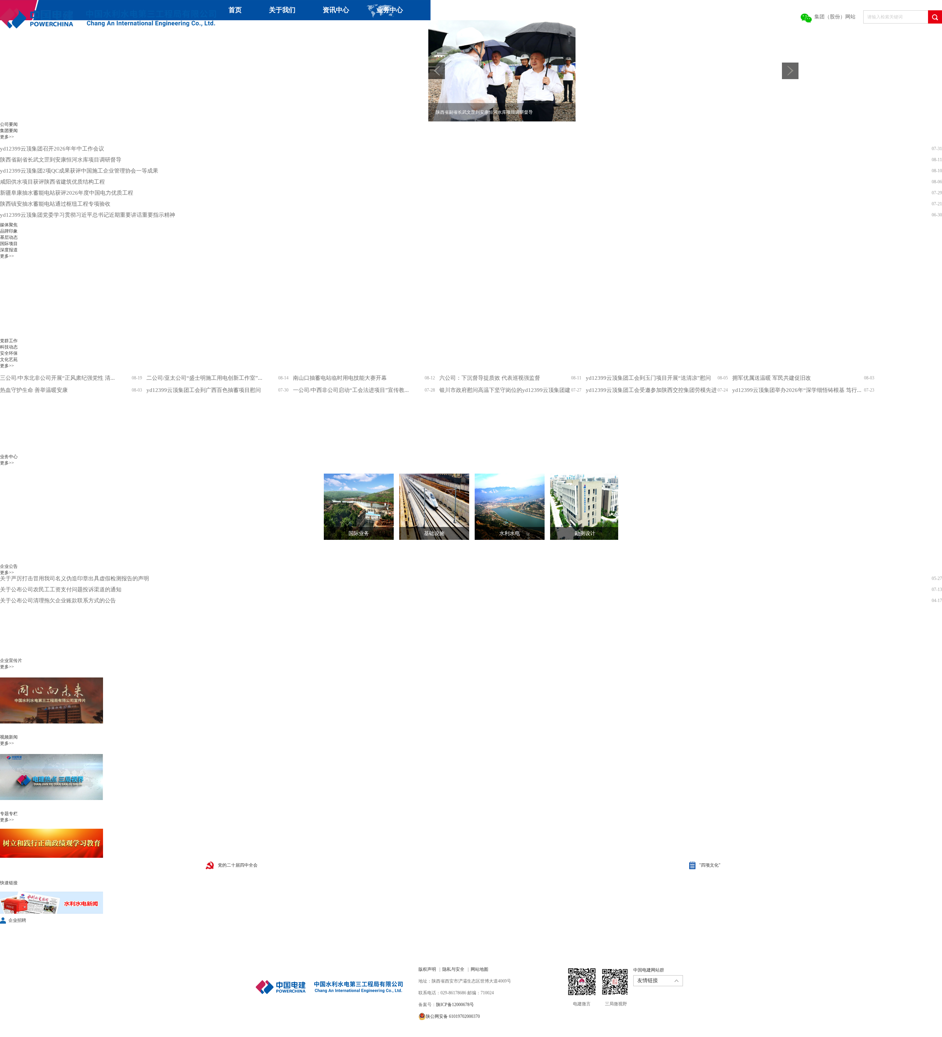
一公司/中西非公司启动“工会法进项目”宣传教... (351, 390)
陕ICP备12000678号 (455, 1004)
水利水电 (509, 533)
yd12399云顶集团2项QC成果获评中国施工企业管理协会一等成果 (79, 171)
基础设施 (434, 533)
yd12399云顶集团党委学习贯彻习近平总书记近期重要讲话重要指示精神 (87, 215)
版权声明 (427, 969)
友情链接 (647, 980)
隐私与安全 (453, 969)
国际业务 (358, 533)
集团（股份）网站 (835, 17)
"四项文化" (709, 865)
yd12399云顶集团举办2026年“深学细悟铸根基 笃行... (796, 390)
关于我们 (282, 10)
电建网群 (415, 30)
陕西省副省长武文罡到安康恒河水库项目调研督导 (60, 160)
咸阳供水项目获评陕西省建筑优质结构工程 (52, 182)
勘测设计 (585, 533)
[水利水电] (504, 507)
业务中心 (389, 10)
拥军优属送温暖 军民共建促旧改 (771, 378)
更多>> (7, 136)
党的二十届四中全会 (238, 865)
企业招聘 (17, 920)
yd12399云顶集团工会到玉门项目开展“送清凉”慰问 (648, 378)
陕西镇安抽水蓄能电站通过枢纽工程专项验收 (55, 204)
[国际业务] (353, 507)
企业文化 (283, 30)
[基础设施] (428, 507)
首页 (235, 10)
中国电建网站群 (648, 970)
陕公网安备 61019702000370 (453, 1016)
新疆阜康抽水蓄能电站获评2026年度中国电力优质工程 (66, 193)
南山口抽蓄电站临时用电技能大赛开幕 (340, 378)
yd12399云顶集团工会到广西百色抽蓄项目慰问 (203, 390)
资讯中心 (336, 10)
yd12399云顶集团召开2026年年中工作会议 (52, 149)
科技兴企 (229, 30)
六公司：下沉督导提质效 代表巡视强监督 (489, 378)
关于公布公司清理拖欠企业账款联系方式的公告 (58, 585)
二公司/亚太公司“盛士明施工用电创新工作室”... (204, 378)
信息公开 (337, 30)
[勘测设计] (579, 507)
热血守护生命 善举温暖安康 (34, 390)
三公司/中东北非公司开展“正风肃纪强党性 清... (57, 378)
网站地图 (479, 969)
